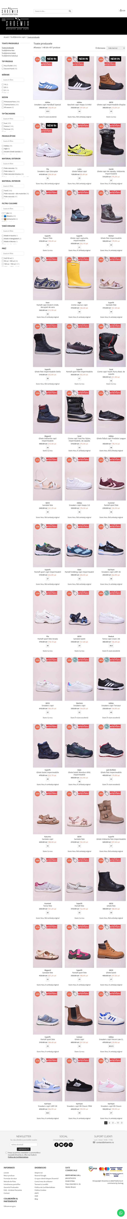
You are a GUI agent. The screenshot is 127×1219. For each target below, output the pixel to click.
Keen (47, 302)
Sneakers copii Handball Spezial (47, 104)
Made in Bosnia (9, 241)
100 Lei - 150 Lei (10, 264)
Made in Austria (10, 235)
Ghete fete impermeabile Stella (48, 371)
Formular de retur (10, 1178)
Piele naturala (9, 168)
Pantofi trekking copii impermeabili (79, 572)
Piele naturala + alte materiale (15, 193)
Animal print (11, 219)
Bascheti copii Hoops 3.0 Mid (79, 104)
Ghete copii (79, 1039)
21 (5, 90)
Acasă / (7, 37)
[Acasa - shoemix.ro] (14, 11)
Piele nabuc (8, 171)
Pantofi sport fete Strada (48, 639)
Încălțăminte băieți (9, 53)
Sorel (111, 369)
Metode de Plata (10, 1181)
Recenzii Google (40, 1175)
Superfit (48, 236)
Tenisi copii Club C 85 (111, 639)
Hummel (111, 503)
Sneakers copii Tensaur (111, 705)
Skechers (79, 703)
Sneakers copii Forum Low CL (111, 1039)
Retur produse (9, 1175)
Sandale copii (47, 839)
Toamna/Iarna (9, 104)
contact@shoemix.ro (105, 1142)
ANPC (37, 1193)
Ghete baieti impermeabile (47, 772)
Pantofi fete (79, 906)
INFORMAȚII (9, 1167)
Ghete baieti (111, 972)
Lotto (79, 169)
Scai (5, 123)
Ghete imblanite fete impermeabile (111, 839)
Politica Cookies (40, 1190)
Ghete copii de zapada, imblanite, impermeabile (111, 172)
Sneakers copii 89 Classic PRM (79, 1106)
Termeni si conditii (41, 1184)
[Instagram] (70, 1145)
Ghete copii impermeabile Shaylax (111, 104)
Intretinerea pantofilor (12, 1184)
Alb (7, 213)
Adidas (6, 146)
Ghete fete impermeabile (111, 238)
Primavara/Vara (10, 101)
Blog (36, 1199)
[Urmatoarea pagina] (121, 1122)
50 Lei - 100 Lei (9, 261)
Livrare (6, 1173)
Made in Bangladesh (11, 238)
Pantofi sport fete (111, 505)
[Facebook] (56, 1145)
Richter (111, 236)
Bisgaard (48, 436)
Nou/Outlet (8, 66)
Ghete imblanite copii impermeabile (48, 439)
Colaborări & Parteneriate (11, 1199)
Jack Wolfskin (111, 770)
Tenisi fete (47, 906)
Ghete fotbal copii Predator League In (111, 439)
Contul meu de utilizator (43, 1181)
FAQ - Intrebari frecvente (13, 1190)
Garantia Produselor (11, 1187)
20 (5, 87)
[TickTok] (66, 1145)
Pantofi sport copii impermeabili (47, 572)
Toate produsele (8, 48)
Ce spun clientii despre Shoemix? (47, 1178)
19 (5, 84)
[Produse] (4, 20)
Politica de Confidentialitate (18, 1157)
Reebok (111, 636)
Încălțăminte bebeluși (10, 56)
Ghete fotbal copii (79, 171)
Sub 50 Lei (8, 258)
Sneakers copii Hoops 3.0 (79, 505)
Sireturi (6, 126)
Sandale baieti (79, 639)
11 (118, 1123)
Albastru (9, 216)
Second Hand (9, 69)
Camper (79, 1037)
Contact (7, 1193)
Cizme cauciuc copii (79, 305)
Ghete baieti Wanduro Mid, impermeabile (79, 773)
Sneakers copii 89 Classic (111, 1106)
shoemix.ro (40, 1167)
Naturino (47, 837)
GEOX (111, 102)
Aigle (6, 149)
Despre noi (39, 1173)
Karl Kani (111, 570)
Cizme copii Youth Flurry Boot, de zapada (111, 372)
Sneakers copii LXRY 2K (111, 572)
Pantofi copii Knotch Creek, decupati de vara (48, 306)
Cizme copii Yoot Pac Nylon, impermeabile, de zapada (79, 439)
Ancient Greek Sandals (12, 151)
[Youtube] (61, 1145)
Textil (6, 191)
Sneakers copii (48, 705)
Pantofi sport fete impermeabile (79, 371)
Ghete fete (111, 906)
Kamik (111, 169)
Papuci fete (47, 238)
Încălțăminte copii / (19, 37)
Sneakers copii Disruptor (47, 171)
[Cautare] (70, 11)
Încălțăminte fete (8, 50)
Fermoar (7, 129)
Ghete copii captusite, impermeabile (79, 239)
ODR (36, 1196)
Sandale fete (111, 305)
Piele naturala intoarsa (12, 174)
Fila (47, 169)
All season (7, 107)
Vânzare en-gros (10, 1206)
